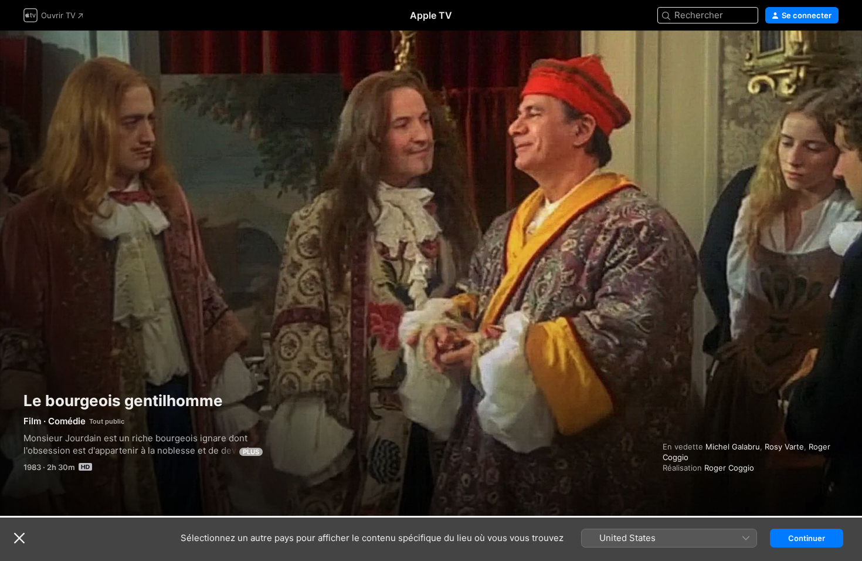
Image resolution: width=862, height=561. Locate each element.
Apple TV (431, 15)
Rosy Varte (784, 446)
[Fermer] (19, 538)
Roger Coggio (729, 467)
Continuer (806, 538)
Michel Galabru (732, 446)
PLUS (251, 452)
